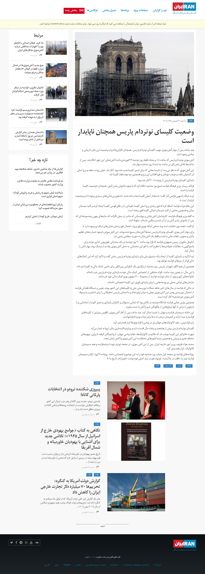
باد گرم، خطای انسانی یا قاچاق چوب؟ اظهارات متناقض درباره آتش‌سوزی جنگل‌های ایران (29, 47)
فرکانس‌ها (92, 11)
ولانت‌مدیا (92, 557)
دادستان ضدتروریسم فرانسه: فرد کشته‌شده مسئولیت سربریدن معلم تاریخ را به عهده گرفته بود (27, 114)
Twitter (11, 542)
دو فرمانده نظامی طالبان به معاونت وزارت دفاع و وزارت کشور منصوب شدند (40, 183)
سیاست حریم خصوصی (96, 565)
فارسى (47, 565)
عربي (57, 565)
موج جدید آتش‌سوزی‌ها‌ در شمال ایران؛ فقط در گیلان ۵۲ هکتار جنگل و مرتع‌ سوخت (28, 69)
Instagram (26, 542)
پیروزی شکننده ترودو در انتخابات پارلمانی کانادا (74, 392)
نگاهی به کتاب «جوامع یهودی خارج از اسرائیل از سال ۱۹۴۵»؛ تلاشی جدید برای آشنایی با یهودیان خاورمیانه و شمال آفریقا (70, 439)
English (67, 565)
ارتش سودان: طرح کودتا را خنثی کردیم (44, 217)
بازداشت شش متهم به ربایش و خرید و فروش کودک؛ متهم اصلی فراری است (38, 194)
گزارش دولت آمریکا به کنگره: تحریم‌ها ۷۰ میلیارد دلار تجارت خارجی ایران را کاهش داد (70, 487)
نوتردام (189, 366)
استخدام (114, 565)
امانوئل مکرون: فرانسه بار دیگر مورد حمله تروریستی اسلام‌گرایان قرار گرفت (28, 91)
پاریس (179, 366)
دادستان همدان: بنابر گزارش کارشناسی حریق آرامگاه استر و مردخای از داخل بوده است (29, 136)
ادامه (102, 526)
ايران (89, 475)
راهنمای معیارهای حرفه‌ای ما (136, 565)
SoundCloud (37, 542)
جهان (191, 121)
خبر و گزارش (160, 11)
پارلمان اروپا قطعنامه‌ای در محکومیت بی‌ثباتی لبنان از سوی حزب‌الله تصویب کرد (38, 206)
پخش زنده (71, 11)
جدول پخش (109, 11)
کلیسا (157, 366)
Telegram (21, 542)
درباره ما (157, 565)
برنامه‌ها (125, 11)
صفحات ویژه (141, 11)
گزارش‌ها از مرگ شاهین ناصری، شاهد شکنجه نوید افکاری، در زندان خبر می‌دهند (39, 171)
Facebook (16, 542)
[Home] (182, 8)
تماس (78, 565)
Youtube (31, 542)
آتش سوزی (168, 366)
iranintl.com (56, 24)
